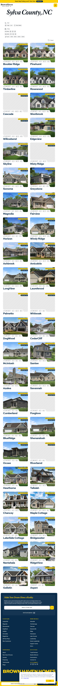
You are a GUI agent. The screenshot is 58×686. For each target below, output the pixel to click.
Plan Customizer (7, 641)
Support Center (34, 643)
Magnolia (5, 624)
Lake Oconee (33, 636)
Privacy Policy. (26, 678)
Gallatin (5, 631)
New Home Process (8, 655)
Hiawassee (33, 634)
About (4, 652)
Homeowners (33, 657)
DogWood (5, 629)
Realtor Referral (34, 655)
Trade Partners (34, 652)
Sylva (31, 646)
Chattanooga (33, 624)
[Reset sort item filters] (49, 40)
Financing (5, 660)
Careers (5, 657)
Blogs (4, 664)
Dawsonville (33, 629)
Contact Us (33, 660)
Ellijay (31, 631)
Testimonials (6, 662)
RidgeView (5, 636)
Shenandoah (6, 626)
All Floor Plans (6, 638)
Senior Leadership (34, 641)
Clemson (32, 626)
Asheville (32, 621)
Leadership (33, 638)
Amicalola (5, 634)
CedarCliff (5, 621)
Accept (50, 680)
